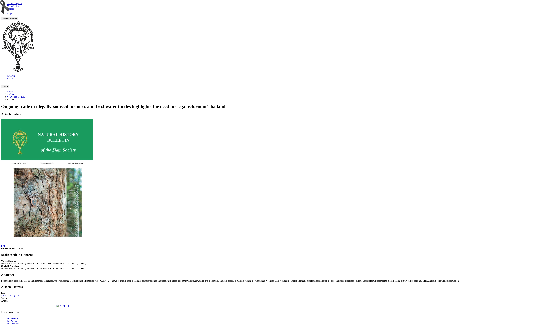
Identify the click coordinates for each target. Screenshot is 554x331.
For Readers (12, 318)
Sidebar (10, 8)
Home (10, 91)
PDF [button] (3, 246)
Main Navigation (14, 3)
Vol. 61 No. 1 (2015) (16, 97)
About (10, 78)
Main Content (13, 6)
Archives (11, 76)
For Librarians (13, 323)
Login (9, 13)
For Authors (12, 321)
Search (5, 86)
